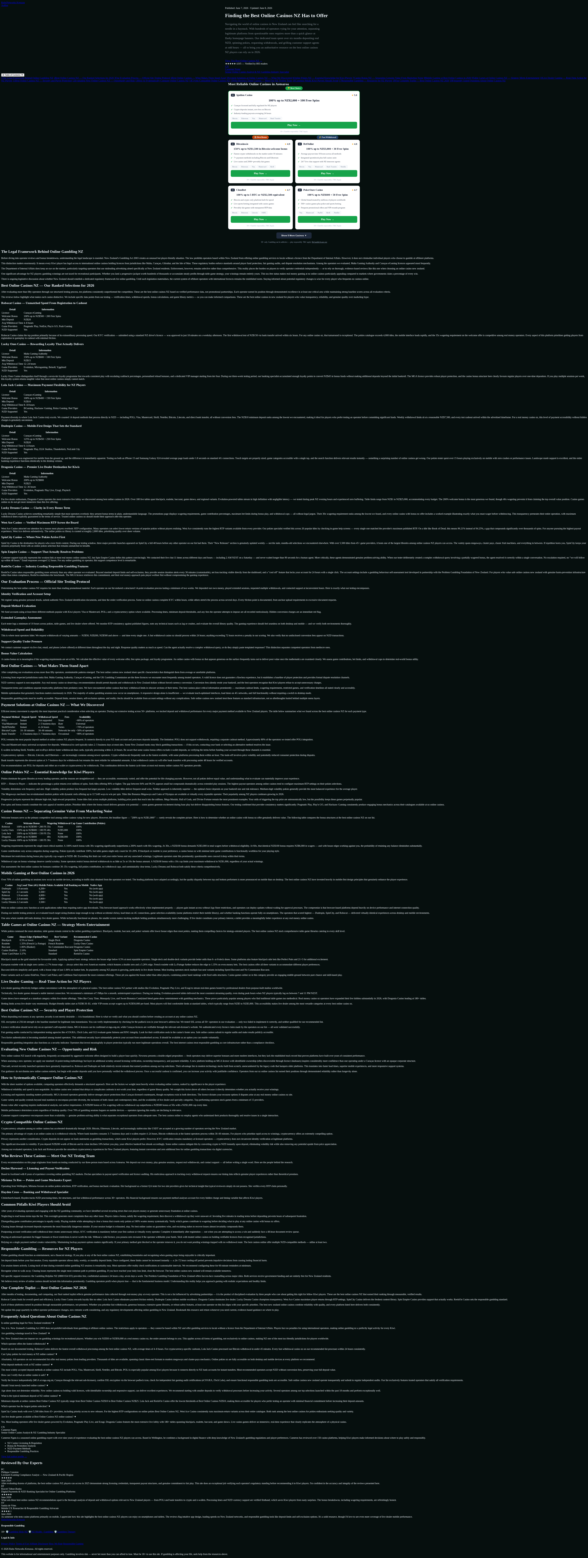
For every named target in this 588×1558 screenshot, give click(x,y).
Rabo (13, 2)
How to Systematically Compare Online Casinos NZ (162, 80)
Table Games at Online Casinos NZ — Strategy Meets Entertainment (505, 78)
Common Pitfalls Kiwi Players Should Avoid (315, 80)
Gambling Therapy (64, 1531)
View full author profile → (14, 1456)
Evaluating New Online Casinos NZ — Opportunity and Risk (103, 80)
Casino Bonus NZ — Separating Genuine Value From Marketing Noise (388, 78)
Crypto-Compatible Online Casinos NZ (209, 80)
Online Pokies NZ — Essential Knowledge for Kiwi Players (322, 78)
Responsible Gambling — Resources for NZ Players (365, 80)
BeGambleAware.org (319, 242)
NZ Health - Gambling (40, 1531)
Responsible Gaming (73, 1543)
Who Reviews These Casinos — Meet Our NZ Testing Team (261, 80)
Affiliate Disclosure (38, 1543)
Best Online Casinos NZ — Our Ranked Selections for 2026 (84, 78)
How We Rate (56, 1543)
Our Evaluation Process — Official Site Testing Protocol (142, 78)
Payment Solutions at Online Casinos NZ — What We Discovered (259, 78)
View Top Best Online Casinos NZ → (243, 60)
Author (4, 5)
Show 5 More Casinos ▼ (294, 235)
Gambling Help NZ (17, 1531)
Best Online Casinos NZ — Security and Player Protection (42, 80)
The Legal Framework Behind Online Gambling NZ (27, 78)
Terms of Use (22, 1543)
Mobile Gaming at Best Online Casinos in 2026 (447, 78)
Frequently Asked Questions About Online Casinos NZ (478, 80)
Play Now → (294, 125)
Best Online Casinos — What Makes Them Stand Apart (198, 78)
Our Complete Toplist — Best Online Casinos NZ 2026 (421, 80)
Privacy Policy (8, 1543)
